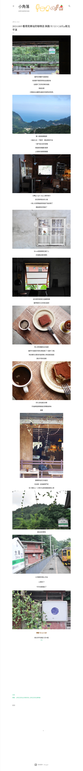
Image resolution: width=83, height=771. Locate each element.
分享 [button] (13, 695)
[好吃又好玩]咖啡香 (35, 697)
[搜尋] (69, 6)
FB (41, 640)
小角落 (23, 6)
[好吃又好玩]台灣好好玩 (22, 697)
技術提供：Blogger (43, 764)
